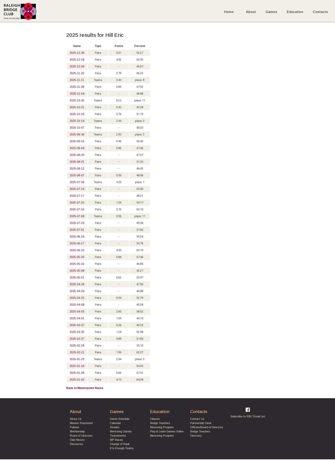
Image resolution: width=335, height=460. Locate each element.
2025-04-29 (77, 284)
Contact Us (197, 418)
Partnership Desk (200, 423)
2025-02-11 (77, 352)
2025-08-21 (77, 161)
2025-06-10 (77, 250)
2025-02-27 (77, 338)
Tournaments (118, 435)
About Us (75, 418)
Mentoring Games (121, 431)
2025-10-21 (77, 107)
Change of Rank (120, 444)
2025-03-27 (77, 325)
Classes (155, 418)
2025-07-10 (77, 209)
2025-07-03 (77, 223)
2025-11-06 (77, 86)
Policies (74, 427)
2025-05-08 (77, 270)
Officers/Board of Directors (206, 427)
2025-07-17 (77, 195)
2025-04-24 (77, 291)
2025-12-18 (77, 59)
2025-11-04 (77, 93)
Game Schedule (119, 418)
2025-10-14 (77, 120)
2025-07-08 (77, 216)
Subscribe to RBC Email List (247, 416)
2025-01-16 (77, 366)
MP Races (116, 439)
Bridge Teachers (160, 423)
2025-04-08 (77, 304)
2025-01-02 (77, 379)
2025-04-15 (77, 297)
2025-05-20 (77, 257)
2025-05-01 (77, 277)
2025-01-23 (77, 359)
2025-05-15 (77, 263)
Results (114, 427)
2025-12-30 (77, 52)
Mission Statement (81, 423)
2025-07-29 (77, 182)
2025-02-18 (77, 345)
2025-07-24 (77, 188)
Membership (77, 431)
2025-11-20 (77, 73)
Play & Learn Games (162, 431)
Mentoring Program (162, 427)
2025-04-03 (77, 311)
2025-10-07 (77, 127)
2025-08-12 (77, 168)
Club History (77, 439)
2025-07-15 (77, 202)
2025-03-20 (77, 331)
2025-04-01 (77, 318)
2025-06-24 (77, 236)
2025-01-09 (77, 372)
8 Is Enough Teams (121, 448)
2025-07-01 (77, 229)
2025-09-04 (77, 148)
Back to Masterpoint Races (84, 388)
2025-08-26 (77, 154)
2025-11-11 (77, 80)
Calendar (115, 423)
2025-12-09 (77, 66)
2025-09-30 (77, 134)
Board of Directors (81, 435)
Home (229, 12)
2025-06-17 (77, 243)
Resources (76, 444)
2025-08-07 (77, 175)
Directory (196, 435)
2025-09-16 (77, 141)
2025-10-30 (77, 100)
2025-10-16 (77, 114)
